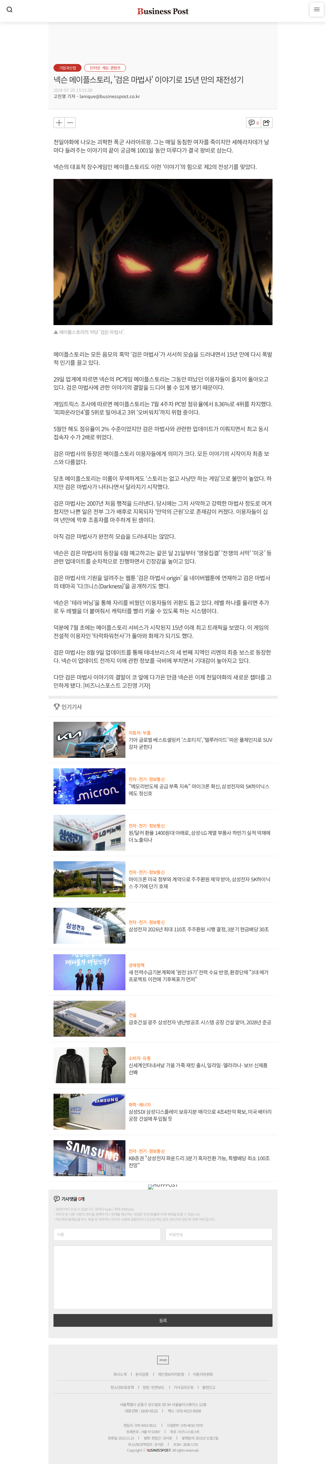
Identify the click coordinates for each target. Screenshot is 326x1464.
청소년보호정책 (122, 1387)
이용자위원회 (203, 1374)
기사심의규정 (183, 1387)
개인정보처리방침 (171, 1374)
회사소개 (120, 1374)
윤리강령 (142, 1374)
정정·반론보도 (154, 1387)
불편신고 (209, 1387)
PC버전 (163, 1360)
